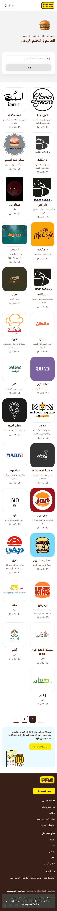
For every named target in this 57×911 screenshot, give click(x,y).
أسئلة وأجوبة (49, 878)
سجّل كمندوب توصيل (45, 819)
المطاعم (43, 36)
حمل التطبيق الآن (40, 747)
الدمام (52, 839)
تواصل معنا (15, 878)
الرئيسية (52, 36)
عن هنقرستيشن (48, 807)
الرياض (34, 36)
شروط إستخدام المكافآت (32, 878)
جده (53, 845)
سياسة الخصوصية (16, 891)
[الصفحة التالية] (16, 719)
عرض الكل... (50, 863)
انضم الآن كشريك (47, 825)
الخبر (53, 857)
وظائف (52, 813)
